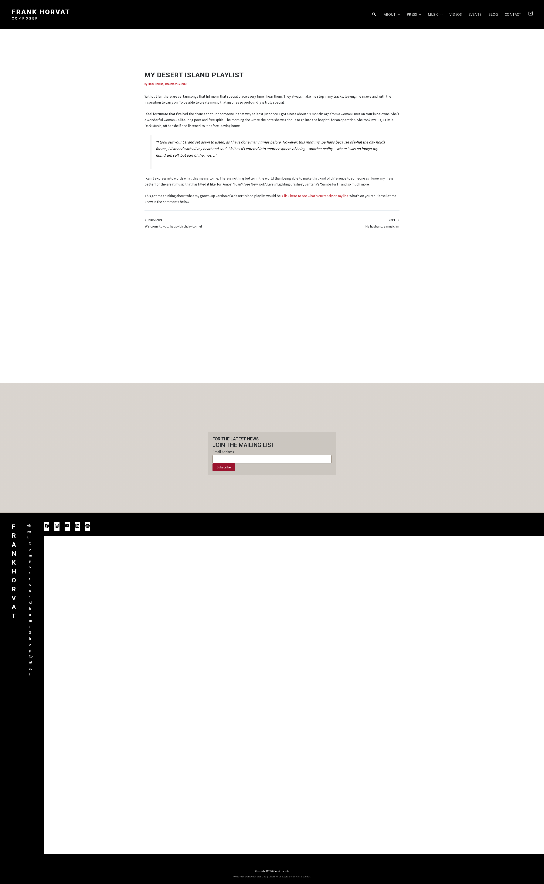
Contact (31, 665)
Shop (30, 641)
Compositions (30, 570)
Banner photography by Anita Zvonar (290, 876)
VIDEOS (455, 14)
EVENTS (475, 14)
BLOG (493, 14)
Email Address (223, 452)
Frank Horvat (41, 12)
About (29, 531)
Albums (30, 614)
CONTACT (513, 14)
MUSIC (433, 14)
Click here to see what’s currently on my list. (315, 196)
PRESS (412, 14)
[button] (374, 14)
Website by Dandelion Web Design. (251, 876)
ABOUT (390, 14)
